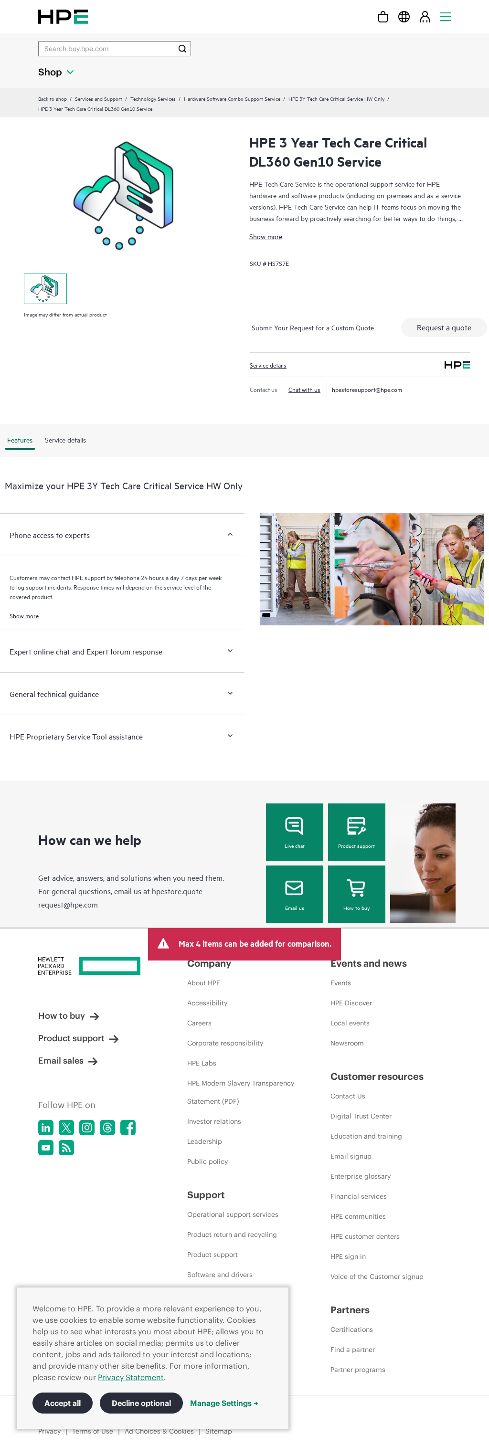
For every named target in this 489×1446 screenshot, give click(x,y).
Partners (350, 1310)
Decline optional (141, 1403)
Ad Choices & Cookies (159, 1431)
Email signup (351, 1156)
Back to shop (52, 98)
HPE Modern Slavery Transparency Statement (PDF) (240, 1092)
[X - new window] (66, 1127)
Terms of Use (92, 1431)
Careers (199, 1023)
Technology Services (153, 98)
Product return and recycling (232, 1234)
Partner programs (357, 1369)
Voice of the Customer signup (377, 1276)
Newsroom (347, 1043)
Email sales (61, 1060)
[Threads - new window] (107, 1127)
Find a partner (352, 1349)
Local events (350, 1023)
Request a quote (444, 327)
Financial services (358, 1196)
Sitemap (218, 1431)
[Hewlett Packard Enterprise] (63, 16)
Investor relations (214, 1121)
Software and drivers (220, 1274)
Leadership (204, 1141)
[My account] (425, 16)
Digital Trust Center (361, 1116)
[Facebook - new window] (128, 1127)
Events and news (368, 963)
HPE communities (358, 1216)
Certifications (351, 1329)
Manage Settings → (224, 1403)
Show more (265, 236)
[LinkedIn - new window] (45, 1127)
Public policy (207, 1161)
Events (340, 983)
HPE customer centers (365, 1236)
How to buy (356, 907)
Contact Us (347, 1096)
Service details (268, 364)
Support (206, 1195)
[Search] (182, 48)
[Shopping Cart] (383, 16)
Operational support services (232, 1214)
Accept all (62, 1403)
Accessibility (207, 1003)
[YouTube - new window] (45, 1147)
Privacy (49, 1431)
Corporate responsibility (225, 1043)
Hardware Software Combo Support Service (232, 98)
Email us (294, 907)
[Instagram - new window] (87, 1127)
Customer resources (377, 1076)
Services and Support (98, 98)
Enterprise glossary (360, 1176)
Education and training (366, 1136)
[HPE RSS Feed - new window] (66, 1147)
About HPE (203, 983)
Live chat (295, 845)
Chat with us (304, 389)
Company (209, 963)
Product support (356, 845)
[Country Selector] (404, 16)
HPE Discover (351, 1003)
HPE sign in (348, 1256)
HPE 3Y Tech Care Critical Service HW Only (336, 98)
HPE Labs (201, 1063)
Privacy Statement (131, 1377)
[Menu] (445, 16)
